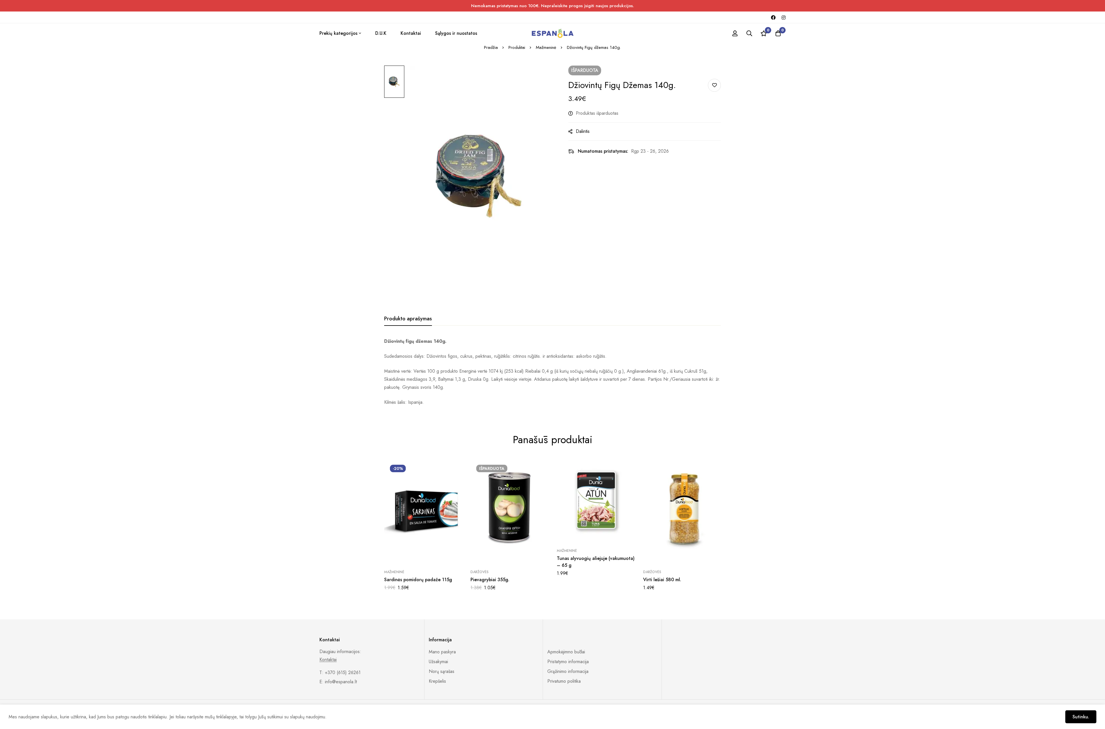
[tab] (408, 319)
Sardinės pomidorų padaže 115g (418, 579)
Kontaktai (328, 659)
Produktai (516, 47)
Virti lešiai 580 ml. (662, 579)
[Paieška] (749, 33)
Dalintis (583, 131)
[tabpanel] (552, 371)
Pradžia (491, 47)
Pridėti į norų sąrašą (714, 85)
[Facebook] (773, 17)
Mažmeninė (546, 47)
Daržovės (479, 572)
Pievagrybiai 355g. (489, 579)
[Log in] (735, 33)
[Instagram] (783, 17)
